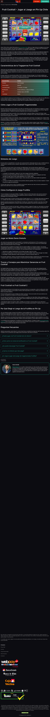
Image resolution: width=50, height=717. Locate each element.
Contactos (3, 655)
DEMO (25, 31)
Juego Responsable (4, 651)
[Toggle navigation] (2, 1)
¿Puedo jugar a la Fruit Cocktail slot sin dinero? (16, 336)
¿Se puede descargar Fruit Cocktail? (13, 346)
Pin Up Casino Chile (23, 47)
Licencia (2, 649)
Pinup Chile (3, 647)
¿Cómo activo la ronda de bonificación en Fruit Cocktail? (19, 341)
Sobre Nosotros (4, 653)
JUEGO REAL (25, 27)
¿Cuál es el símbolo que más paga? (13, 351)
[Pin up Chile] (18, 1)
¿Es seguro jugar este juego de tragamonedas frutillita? (19, 356)
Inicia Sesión (45, 1)
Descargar (37, 1)
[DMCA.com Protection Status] (25, 712)
